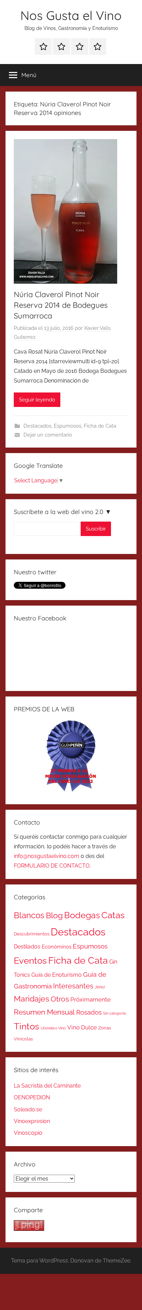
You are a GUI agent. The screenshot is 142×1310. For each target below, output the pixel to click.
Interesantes (73, 986)
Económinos (56, 947)
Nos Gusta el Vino (71, 15)
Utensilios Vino (53, 1028)
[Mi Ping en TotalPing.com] (29, 1229)
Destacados (37, 426)
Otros (60, 999)
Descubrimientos (31, 933)
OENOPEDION (32, 1097)
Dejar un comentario (47, 435)
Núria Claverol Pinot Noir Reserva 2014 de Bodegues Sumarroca (61, 305)
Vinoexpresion (32, 1121)
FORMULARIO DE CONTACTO (52, 865)
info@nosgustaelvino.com (46, 856)
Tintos (26, 1026)
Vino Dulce (82, 1027)
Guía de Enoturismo (56, 975)
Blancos (29, 915)
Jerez (100, 987)
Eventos (30, 960)
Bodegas (82, 915)
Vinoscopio (28, 1133)
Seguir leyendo (37, 400)
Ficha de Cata (100, 426)
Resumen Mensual (44, 1012)
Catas (113, 915)
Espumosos (67, 426)
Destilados (27, 946)
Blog (54, 915)
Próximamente (90, 999)
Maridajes (31, 998)
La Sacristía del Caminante (47, 1085)
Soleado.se (28, 1109)
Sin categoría (114, 1013)
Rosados (89, 1012)
